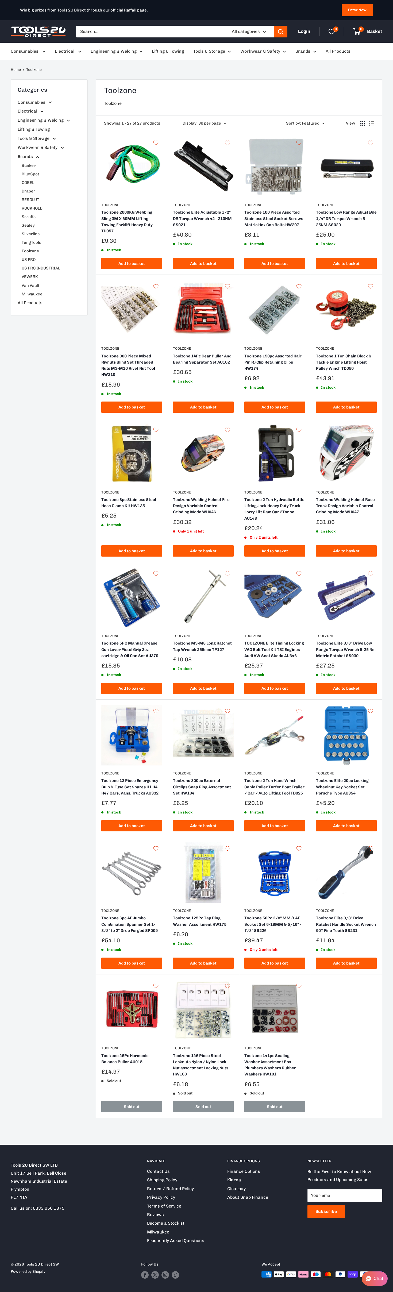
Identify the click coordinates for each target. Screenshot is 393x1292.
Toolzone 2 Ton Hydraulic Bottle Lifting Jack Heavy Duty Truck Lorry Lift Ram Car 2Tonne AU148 (274, 509)
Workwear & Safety (260, 51)
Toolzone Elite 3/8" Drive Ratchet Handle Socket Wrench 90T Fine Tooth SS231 (346, 924)
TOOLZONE (182, 492)
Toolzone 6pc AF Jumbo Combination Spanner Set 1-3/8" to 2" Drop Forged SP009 (129, 924)
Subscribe (326, 1211)
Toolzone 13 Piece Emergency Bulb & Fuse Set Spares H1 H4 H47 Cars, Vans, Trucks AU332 (130, 787)
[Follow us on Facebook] (145, 1275)
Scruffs (29, 216)
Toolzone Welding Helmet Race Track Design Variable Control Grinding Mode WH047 (345, 506)
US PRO (29, 259)
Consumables (25, 51)
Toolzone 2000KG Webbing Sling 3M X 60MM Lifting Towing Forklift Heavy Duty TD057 (127, 221)
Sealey (28, 225)
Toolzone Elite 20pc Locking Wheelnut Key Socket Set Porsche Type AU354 (342, 787)
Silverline (31, 234)
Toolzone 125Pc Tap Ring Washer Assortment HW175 (199, 921)
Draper (28, 191)
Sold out (132, 1106)
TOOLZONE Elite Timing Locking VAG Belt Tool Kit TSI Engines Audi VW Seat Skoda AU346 (274, 649)
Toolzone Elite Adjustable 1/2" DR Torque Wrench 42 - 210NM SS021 (202, 218)
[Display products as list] (371, 123)
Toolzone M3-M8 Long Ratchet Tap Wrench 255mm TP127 (202, 646)
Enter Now (357, 10)
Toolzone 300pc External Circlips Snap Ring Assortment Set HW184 (202, 787)
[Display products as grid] (362, 123)
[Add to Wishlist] (155, 142)
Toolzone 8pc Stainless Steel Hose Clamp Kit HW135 (128, 502)
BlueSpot (30, 174)
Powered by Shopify (28, 1271)
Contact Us (158, 1171)
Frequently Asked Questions (175, 1240)
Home (16, 69)
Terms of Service (164, 1206)
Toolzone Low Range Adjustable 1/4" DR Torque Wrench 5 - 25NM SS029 (346, 218)
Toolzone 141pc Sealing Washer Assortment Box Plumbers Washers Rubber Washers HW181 (270, 1065)
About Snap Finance (247, 1197)
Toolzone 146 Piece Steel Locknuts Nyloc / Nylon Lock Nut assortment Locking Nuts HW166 (200, 1065)
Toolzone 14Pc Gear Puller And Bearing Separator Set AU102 (202, 359)
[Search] (280, 31)
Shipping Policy (162, 1179)
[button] (375, 1279)
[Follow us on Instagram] (165, 1275)
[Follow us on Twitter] (155, 1275)
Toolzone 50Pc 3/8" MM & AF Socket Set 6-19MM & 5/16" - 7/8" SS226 (272, 924)
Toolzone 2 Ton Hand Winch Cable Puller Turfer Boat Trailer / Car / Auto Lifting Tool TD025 (274, 787)
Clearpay (236, 1188)
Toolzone (34, 69)
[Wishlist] (332, 31)
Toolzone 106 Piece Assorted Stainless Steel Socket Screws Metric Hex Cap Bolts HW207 (273, 218)
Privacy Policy (161, 1197)
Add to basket (131, 263)
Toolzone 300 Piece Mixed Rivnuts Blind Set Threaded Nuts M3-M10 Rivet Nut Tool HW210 (128, 365)
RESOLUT (30, 199)
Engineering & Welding (114, 51)
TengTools (31, 242)
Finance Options (243, 1171)
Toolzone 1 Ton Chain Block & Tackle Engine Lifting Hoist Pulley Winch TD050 (344, 362)
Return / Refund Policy (170, 1188)
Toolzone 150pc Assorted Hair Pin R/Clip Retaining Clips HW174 (273, 362)
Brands (302, 51)
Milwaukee (32, 294)
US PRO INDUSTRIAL (41, 268)
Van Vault (31, 285)
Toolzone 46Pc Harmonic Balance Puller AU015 (124, 1058)
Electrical (65, 51)
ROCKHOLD (32, 208)
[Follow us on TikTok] (175, 1275)
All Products (338, 51)
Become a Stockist (165, 1223)
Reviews (155, 1214)
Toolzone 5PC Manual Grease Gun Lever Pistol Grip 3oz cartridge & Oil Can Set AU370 (129, 649)
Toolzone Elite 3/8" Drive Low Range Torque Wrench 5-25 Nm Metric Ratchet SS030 (346, 649)
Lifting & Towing (168, 51)
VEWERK (30, 276)
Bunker (29, 165)
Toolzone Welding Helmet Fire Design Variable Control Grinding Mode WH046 (201, 506)
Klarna (234, 1179)
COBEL (28, 182)
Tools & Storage (209, 51)
